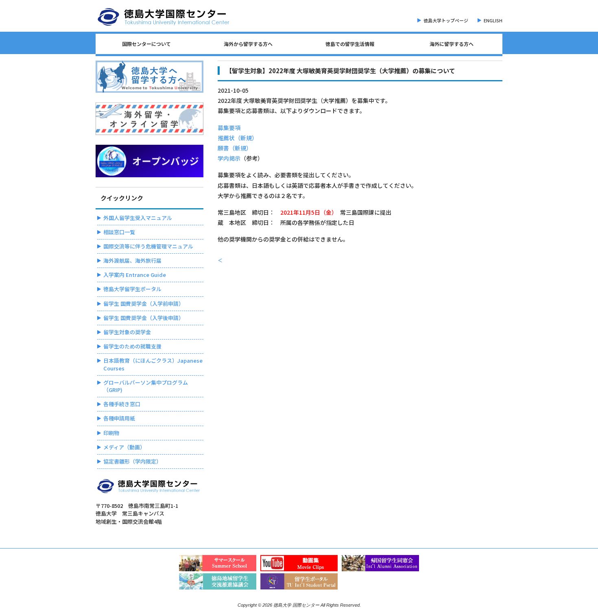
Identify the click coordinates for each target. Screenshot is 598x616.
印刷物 (111, 433)
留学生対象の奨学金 (127, 332)
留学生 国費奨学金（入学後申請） (143, 318)
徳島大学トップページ (445, 20)
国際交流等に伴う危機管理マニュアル (148, 246)
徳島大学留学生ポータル (132, 289)
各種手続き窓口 (121, 404)
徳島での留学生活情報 (349, 43)
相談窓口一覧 (119, 232)
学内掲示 (229, 158)
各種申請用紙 (119, 418)
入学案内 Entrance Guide (134, 275)
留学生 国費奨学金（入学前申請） (143, 303)
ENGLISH (493, 20)
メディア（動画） (124, 447)
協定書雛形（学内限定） (132, 461)
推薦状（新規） (238, 138)
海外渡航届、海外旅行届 (132, 260)
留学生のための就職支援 (132, 346)
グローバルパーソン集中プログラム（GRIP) (145, 386)
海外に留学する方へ (452, 43)
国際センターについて (146, 43)
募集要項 (229, 128)
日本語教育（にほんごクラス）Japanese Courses (153, 364)
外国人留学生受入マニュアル (137, 218)
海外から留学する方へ (248, 43)
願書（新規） (235, 148)
